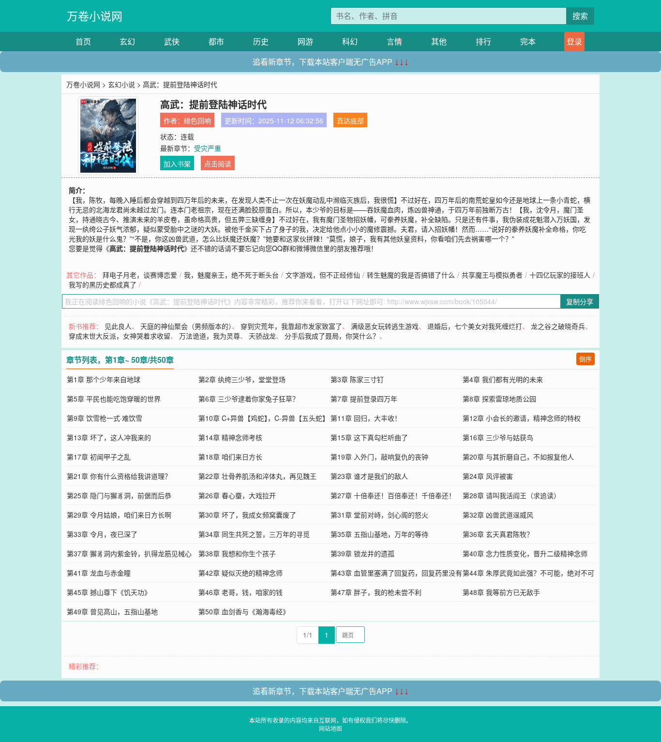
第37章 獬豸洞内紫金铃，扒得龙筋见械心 (129, 553)
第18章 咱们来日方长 (230, 456)
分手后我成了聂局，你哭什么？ (332, 336)
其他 (439, 41)
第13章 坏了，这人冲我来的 (109, 437)
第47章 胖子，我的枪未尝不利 (375, 592)
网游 (305, 41)
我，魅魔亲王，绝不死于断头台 (231, 275)
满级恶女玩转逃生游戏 (385, 326)
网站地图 (330, 728)
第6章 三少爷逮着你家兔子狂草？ (248, 398)
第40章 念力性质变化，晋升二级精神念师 (525, 553)
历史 (261, 41)
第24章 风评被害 (488, 476)
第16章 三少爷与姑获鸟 (498, 437)
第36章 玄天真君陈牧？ (498, 534)
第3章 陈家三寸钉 (357, 379)
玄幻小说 (121, 84)
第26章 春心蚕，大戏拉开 (237, 495)
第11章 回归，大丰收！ (365, 418)
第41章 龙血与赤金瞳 (99, 573)
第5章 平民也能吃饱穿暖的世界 (114, 398)
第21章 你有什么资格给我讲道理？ (119, 476)
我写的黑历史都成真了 (102, 284)
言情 (394, 41)
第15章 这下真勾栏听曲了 (369, 437)
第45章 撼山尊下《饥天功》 (109, 592)
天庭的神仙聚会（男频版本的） (186, 326)
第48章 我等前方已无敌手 (501, 592)
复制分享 (579, 301)
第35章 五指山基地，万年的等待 (379, 534)
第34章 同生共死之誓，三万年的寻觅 (254, 534)
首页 (83, 41)
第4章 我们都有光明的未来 (503, 379)
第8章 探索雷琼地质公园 (499, 398)
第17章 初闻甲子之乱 (99, 456)
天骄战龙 (262, 336)
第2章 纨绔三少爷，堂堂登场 (241, 379)
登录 (574, 41)
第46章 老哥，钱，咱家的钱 (240, 592)
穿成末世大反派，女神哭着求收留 (119, 336)
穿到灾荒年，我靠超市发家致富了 (291, 326)
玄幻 (127, 41)
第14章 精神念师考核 (230, 437)
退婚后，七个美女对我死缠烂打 (474, 326)
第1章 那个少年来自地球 (103, 379)
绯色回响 (197, 120)
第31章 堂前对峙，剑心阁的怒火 (379, 514)
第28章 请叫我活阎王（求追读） (511, 495)
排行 (483, 41)
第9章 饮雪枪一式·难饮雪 (104, 418)
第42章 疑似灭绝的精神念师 (240, 573)
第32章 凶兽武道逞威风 (498, 514)
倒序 (585, 358)
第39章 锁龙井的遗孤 (362, 553)
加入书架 (177, 163)
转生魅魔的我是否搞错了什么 (411, 275)
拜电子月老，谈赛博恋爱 (140, 275)
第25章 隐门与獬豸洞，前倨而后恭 (119, 495)
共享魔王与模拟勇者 (492, 275)
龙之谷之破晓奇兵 (558, 326)
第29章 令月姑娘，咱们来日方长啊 (119, 514)
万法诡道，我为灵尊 (209, 336)
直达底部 (350, 120)
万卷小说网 (94, 16)
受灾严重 (207, 148)
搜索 (580, 15)
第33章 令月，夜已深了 (102, 534)
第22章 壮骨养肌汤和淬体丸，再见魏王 (257, 476)
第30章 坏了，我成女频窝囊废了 (247, 514)
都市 (216, 41)
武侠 (172, 41)
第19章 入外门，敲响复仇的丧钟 (379, 456)
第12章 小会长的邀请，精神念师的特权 (522, 418)
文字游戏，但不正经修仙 (322, 275)
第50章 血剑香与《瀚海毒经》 (243, 611)
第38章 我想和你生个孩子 (237, 553)
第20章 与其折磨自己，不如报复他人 (518, 456)
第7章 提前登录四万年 (363, 398)
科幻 (350, 41)
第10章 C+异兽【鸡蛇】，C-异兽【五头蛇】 (263, 418)
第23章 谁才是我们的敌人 (369, 476)
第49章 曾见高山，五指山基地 (112, 611)
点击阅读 (217, 163)
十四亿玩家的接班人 (559, 275)
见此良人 (118, 326)
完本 (528, 41)
